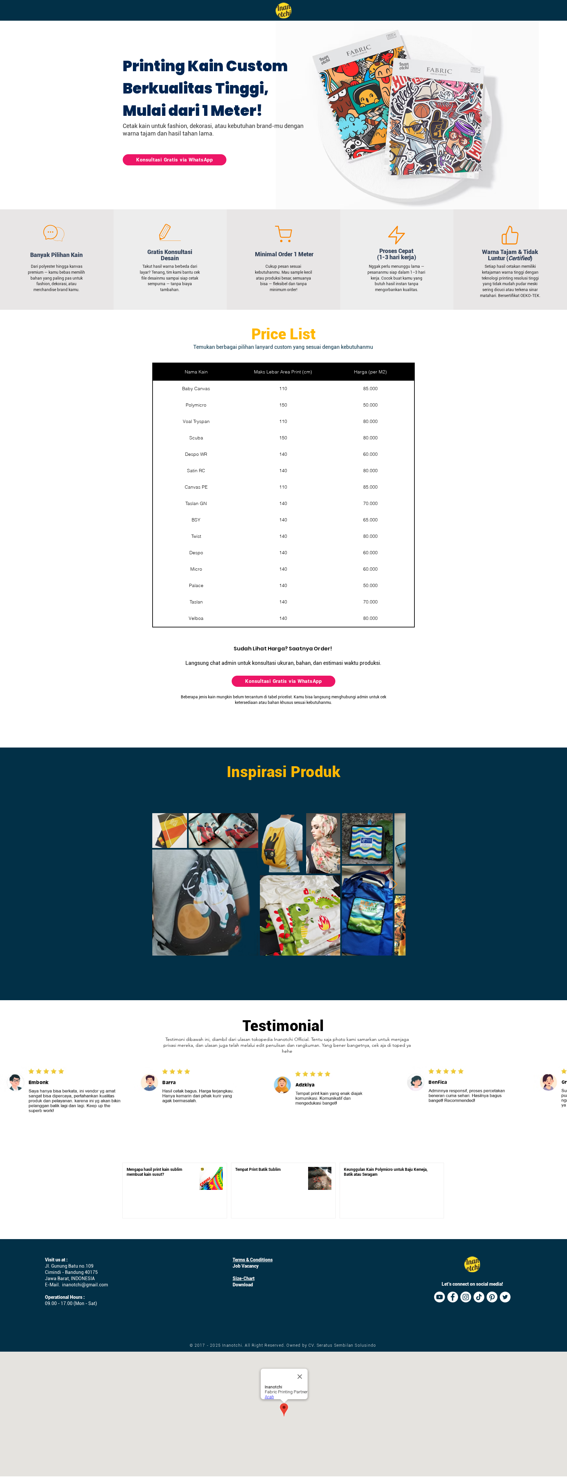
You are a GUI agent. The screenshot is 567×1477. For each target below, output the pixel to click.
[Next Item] (394, 884)
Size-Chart (244, 1278)
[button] (407, 115)
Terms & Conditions (253, 1259)
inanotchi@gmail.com (85, 1284)
